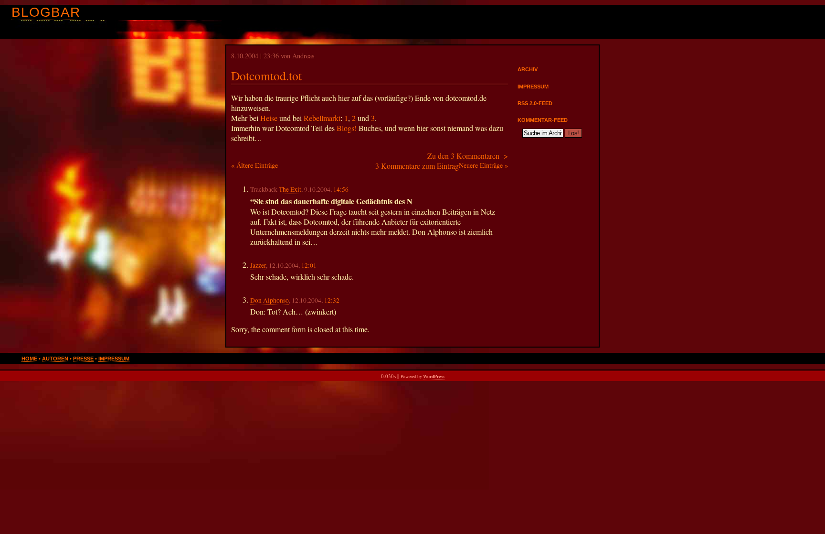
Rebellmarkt (322, 118)
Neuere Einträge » (483, 165)
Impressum (533, 86)
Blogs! (347, 128)
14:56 (341, 189)
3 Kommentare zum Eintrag (417, 166)
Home (29, 358)
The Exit (290, 189)
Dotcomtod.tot (266, 75)
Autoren (55, 358)
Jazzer (258, 265)
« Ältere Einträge (254, 165)
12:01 (309, 265)
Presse (83, 358)
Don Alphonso (269, 300)
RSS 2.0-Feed (535, 103)
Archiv (528, 69)
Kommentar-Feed (543, 120)
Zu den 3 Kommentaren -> (467, 156)
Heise (268, 118)
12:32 (331, 300)
